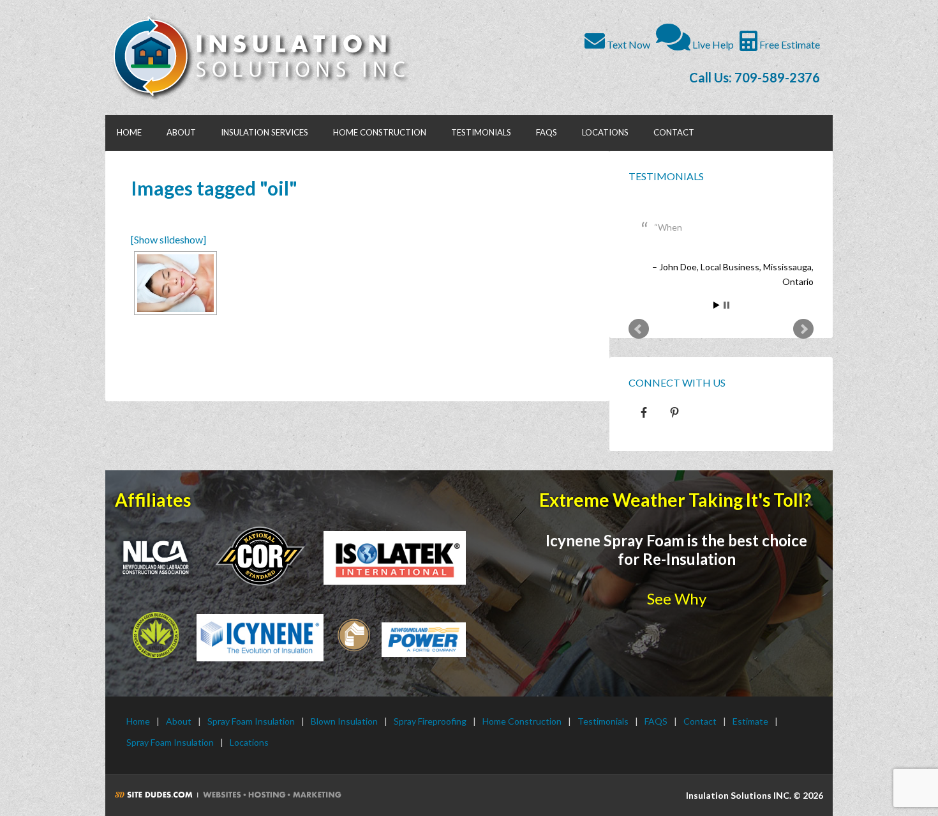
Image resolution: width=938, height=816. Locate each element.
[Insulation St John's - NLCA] (156, 557)
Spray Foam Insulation (251, 721)
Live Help (712, 44)
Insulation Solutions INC (266, 57)
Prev (639, 329)
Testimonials (666, 176)
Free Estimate (788, 44)
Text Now (627, 44)
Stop (726, 305)
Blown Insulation (344, 721)
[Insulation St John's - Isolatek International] (395, 558)
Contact (700, 721)
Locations (249, 742)
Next (803, 329)
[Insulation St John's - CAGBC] (156, 635)
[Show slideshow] (168, 239)
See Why (676, 598)
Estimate (750, 721)
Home (138, 721)
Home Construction (522, 721)
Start (716, 305)
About (178, 721)
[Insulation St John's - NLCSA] (260, 555)
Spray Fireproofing (430, 721)
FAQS (655, 721)
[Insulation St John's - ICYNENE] (260, 637)
